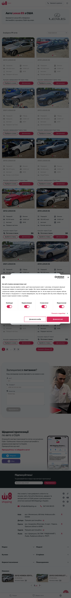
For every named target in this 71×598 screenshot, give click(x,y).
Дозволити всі (58, 319)
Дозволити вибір (35, 319)
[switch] (26, 306)
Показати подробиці (58, 313)
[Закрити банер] (68, 277)
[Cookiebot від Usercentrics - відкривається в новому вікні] (56, 277)
